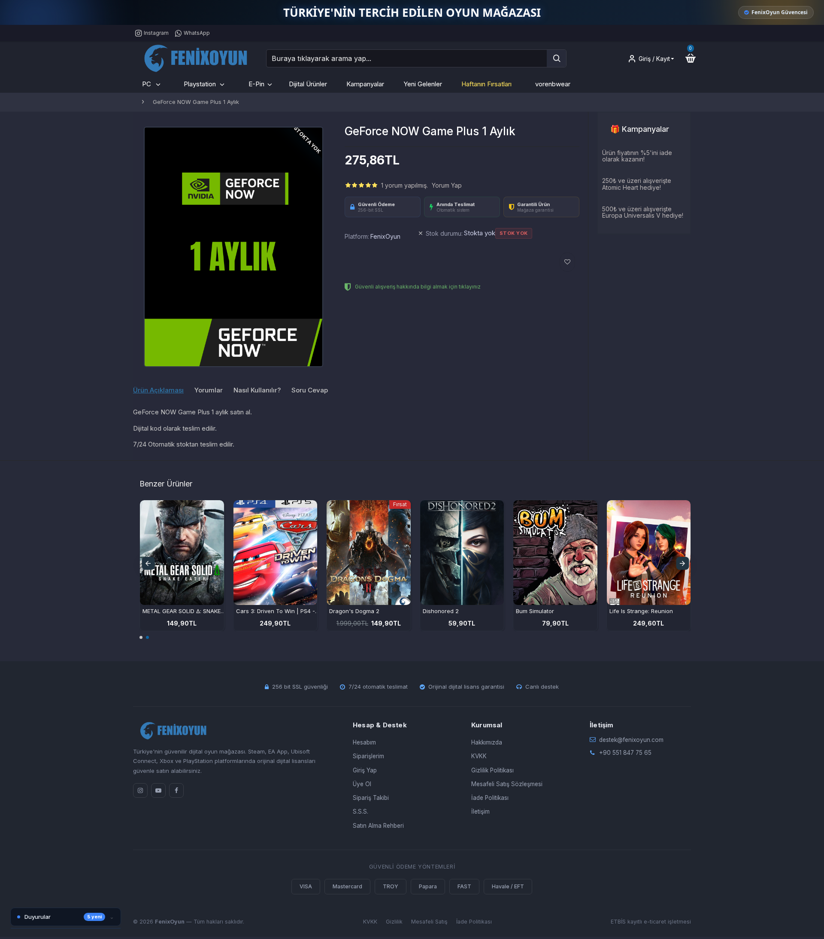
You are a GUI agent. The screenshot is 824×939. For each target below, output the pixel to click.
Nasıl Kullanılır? (257, 390)
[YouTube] (158, 790)
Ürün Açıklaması (158, 390)
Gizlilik (394, 921)
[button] (148, 563)
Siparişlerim (368, 756)
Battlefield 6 (532, 611)
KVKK (479, 756)
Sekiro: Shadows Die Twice (178, 611)
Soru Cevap (309, 390)
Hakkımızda (486, 742)
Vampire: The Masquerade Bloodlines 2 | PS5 (278, 611)
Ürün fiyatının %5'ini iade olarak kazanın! (637, 156)
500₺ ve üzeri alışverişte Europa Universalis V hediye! (642, 212)
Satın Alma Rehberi (378, 825)
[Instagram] (140, 790)
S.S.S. (360, 811)
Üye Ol (362, 784)
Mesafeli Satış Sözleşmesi (506, 784)
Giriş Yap (365, 770)
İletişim (480, 811)
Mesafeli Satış (429, 921)
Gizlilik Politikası (492, 770)
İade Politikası (490, 797)
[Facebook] (176, 790)
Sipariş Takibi (371, 797)
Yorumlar (208, 390)
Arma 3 (619, 611)
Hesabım (364, 742)
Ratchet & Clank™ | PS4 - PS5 (462, 611)
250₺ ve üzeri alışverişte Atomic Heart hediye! (636, 184)
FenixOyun (385, 236)
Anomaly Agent (349, 611)
